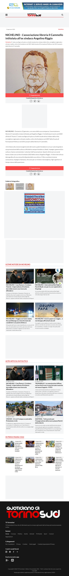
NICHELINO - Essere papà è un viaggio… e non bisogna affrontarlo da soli (49, 320)
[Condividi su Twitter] (34, 101)
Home (7, 534)
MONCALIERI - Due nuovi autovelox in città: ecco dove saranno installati (19, 447)
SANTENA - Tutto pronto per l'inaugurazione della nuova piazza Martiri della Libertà (49, 421)
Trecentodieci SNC (34, 569)
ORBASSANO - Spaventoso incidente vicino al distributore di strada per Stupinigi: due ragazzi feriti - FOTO (19, 465)
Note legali (32, 544)
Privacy (18, 544)
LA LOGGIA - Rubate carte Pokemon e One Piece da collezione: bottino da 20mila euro (58, 448)
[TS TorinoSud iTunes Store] (12, 560)
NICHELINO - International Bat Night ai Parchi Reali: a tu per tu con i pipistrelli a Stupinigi (48, 287)
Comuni (51, 534)
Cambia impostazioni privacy (46, 544)
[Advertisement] (34, 226)
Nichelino (8, 42)
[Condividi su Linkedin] (38, 101)
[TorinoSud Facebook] (13, 552)
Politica (61, 29)
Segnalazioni (9, 536)
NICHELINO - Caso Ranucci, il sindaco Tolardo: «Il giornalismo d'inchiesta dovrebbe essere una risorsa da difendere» (18, 288)
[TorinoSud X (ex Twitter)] (10, 552)
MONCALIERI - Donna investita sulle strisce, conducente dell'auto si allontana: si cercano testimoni (59, 464)
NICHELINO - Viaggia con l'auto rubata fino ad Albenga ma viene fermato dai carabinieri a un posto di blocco (19, 321)
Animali (32, 534)
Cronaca (13, 534)
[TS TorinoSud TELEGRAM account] (17, 552)
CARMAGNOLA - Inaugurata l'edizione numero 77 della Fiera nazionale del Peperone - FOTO (39, 449)
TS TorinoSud (21, 569)
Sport (45, 534)
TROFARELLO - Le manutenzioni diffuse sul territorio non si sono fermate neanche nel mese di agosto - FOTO (49, 385)
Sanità (26, 534)
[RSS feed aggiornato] (6, 552)
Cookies (25, 544)
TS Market (39, 534)
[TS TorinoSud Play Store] (7, 560)
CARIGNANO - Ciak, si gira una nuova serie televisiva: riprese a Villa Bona (39, 463)
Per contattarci (9, 544)
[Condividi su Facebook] (31, 101)
